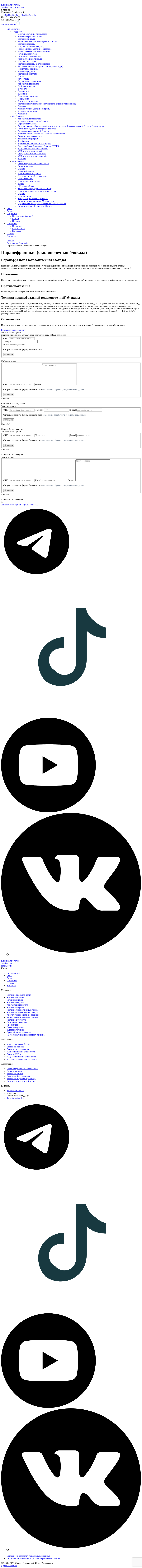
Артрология (18, 161)
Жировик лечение (15, 1030)
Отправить (8, 354)
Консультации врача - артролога (33, 198)
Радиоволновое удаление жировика (34, 49)
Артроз (21, 168)
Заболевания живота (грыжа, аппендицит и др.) (40, 66)
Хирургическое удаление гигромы (34, 109)
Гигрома (22, 106)
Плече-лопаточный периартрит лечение (26, 1035)
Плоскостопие (24, 196)
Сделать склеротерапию (18, 1049)
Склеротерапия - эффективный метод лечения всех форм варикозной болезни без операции (61, 126)
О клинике (12, 223)
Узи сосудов (12, 1025)
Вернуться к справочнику (13, 330)
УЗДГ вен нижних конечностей (33, 148)
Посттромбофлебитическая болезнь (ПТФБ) (38, 146)
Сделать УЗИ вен (15, 1054)
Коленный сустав (26, 171)
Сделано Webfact (9, 1565)
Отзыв (38, 384)
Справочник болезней (22, 216)
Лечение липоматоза (27, 54)
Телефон (7, 341)
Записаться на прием (11, 504)
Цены (9, 208)
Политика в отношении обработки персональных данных (34, 1558)
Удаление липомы (26, 39)
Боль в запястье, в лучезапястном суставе (37, 191)
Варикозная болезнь (27, 124)
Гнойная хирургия (26, 86)
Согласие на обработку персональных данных (28, 1556)
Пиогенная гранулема (28, 96)
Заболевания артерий (28, 138)
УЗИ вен (22, 158)
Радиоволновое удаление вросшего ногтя (37, 41)
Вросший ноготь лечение (19, 1032)
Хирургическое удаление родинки (23, 1015)
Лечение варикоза (15, 1027)
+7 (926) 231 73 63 (27, 15)
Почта (6, 344)
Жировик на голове (27, 61)
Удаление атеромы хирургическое (34, 64)
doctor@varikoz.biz (15, 1098)
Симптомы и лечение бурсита (21, 1081)
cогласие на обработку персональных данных (64, 349)
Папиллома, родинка (28, 69)
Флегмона (22, 94)
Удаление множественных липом (22, 1010)
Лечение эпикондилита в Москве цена (36, 201)
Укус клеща (23, 79)
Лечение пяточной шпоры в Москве (35, 206)
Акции (10, 211)
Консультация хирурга (28, 84)
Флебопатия (23, 141)
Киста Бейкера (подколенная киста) (34, 188)
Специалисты (18, 228)
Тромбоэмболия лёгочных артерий (34, 143)
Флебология (18, 116)
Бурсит (21, 183)
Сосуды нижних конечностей (32, 153)
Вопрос (71, 480)
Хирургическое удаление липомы (34, 51)
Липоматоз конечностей (29, 56)
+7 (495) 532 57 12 (9, 15)
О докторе (17, 226)
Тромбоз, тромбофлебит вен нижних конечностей (41, 133)
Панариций (23, 91)
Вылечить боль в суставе (18, 1076)
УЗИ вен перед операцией (30, 151)
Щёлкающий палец (27, 186)
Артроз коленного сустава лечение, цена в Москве (42, 203)
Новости (16, 221)
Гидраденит (23, 99)
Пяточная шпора (25, 178)
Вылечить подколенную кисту (21, 1078)
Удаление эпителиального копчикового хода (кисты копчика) (47, 104)
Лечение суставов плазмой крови (33, 163)
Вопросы (16, 231)
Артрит (21, 193)
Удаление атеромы (26, 44)
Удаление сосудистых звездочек (22, 1059)
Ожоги (21, 76)
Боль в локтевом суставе (29, 181)
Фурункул (22, 89)
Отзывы (10, 233)
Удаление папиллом (27, 74)
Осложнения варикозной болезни (34, 131)
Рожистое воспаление (28, 101)
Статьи (15, 218)
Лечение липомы (15, 1000)
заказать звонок (8, 24)
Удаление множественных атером (23, 1012)
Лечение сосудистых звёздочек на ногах (37, 129)
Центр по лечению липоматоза (32, 34)
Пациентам (12, 213)
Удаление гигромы (15, 1007)
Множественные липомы (30, 59)
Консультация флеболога (29, 119)
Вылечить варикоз (15, 1047)
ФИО (5, 338)
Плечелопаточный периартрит (32, 176)
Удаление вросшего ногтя (30, 36)
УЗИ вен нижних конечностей (32, 156)
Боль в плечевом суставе (29, 173)
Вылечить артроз (15, 1073)
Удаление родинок (26, 71)
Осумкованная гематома (29, 81)
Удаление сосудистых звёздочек (33, 121)
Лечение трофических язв (30, 136)
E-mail (73, 410)
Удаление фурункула (27, 111)
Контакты (11, 236)
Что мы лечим (13, 29)
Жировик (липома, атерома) (31, 46)
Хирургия (17, 31)
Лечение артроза (25, 166)
